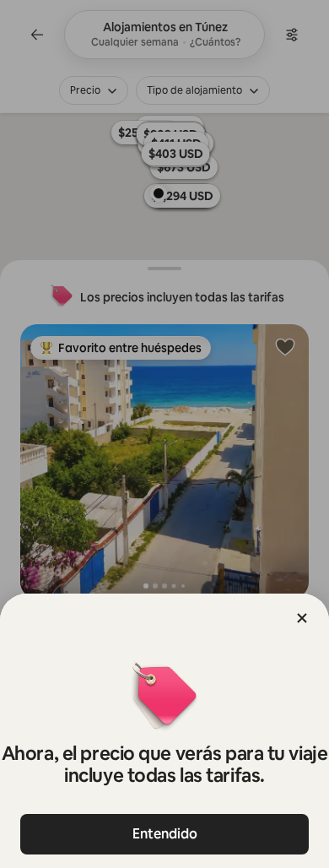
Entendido (164, 834)
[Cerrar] (302, 618)
